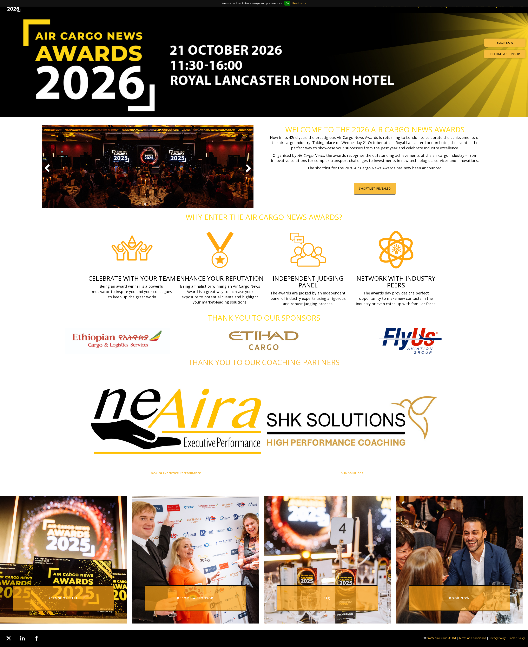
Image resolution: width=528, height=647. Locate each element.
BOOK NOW (505, 43)
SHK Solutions (352, 473)
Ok (287, 3)
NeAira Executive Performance (176, 473)
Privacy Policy (497, 638)
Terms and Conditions (472, 638)
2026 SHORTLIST (63, 598)
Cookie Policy (516, 638)
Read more (299, 3)
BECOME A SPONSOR (505, 54)
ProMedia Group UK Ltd (441, 638)
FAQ (327, 598)
